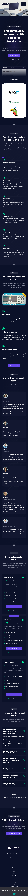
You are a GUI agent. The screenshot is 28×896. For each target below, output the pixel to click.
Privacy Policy (14, 884)
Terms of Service (14, 886)
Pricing (14, 871)
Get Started (14, 875)
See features (14, 55)
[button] (14, 731)
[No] (26, 891)
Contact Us (14, 882)
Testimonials (14, 869)
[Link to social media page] (8, 853)
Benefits (14, 865)
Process (14, 867)
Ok (14, 893)
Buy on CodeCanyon (14, 606)
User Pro (16, 857)
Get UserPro (14, 365)
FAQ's (14, 873)
